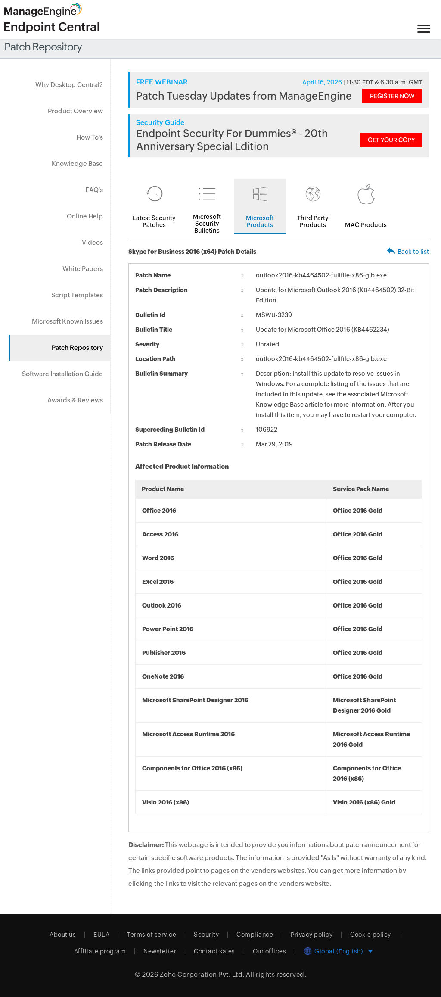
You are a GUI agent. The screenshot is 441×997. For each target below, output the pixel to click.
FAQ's (94, 189)
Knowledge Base (77, 163)
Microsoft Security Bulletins (207, 223)
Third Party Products (313, 221)
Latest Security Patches (154, 221)
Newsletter (159, 951)
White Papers (82, 268)
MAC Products (366, 224)
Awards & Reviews (75, 400)
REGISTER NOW (392, 96)
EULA (101, 935)
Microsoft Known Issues (67, 321)
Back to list (413, 251)
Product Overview (75, 111)
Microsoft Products (260, 221)
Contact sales (214, 951)
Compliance (254, 935)
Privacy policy (311, 935)
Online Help (85, 216)
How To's (89, 137)
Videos (92, 242)
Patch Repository (77, 347)
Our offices (269, 951)
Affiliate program (100, 951)
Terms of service (151, 935)
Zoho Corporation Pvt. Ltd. (202, 974)
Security (206, 935)
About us (63, 935)
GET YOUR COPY (391, 140)
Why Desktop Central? (69, 84)
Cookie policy (370, 935)
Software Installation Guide (62, 373)
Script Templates (77, 295)
